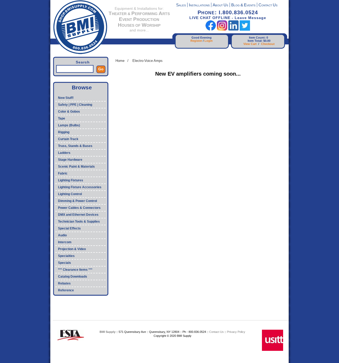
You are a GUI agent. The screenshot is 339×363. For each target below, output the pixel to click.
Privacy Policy (236, 331)
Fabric (63, 173)
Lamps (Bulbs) (69, 125)
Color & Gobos (69, 111)
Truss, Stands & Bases (75, 146)
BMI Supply (107, 331)
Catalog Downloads (72, 276)
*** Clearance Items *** (75, 270)
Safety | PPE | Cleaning (75, 105)
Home (119, 61)
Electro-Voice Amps (147, 61)
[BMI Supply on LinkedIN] (233, 29)
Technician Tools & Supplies (79, 221)
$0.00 (266, 40)
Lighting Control (70, 194)
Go (101, 69)
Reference (66, 290)
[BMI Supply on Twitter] (245, 29)
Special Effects (69, 228)
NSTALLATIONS (199, 5)
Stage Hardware (70, 160)
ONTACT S (268, 5)
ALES (181, 5)
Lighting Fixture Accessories (79, 187)
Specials (64, 263)
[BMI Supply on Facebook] (211, 29)
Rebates (64, 283)
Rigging (63, 132)
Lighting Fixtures (70, 180)
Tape (61, 118)
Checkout (268, 43)
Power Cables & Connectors (79, 208)
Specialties (66, 256)
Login (208, 40)
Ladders (64, 153)
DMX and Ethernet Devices (78, 215)
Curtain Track (68, 139)
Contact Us (216, 331)
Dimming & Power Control (77, 201)
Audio (62, 235)
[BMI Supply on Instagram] (222, 29)
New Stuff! (66, 98)
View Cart (250, 43)
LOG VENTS (243, 5)
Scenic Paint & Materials (76, 166)
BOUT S (220, 5)
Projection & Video (72, 249)
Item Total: (255, 40)
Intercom (65, 242)
